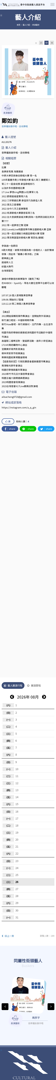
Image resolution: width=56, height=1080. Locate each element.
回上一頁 (9, 936)
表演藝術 (35, 24)
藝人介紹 (26, 24)
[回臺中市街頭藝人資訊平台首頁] (23, 5)
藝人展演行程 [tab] (15, 685)
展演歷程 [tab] (36, 685)
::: (1, 14)
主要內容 (5, 4)
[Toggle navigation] (52, 4)
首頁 (18, 24)
